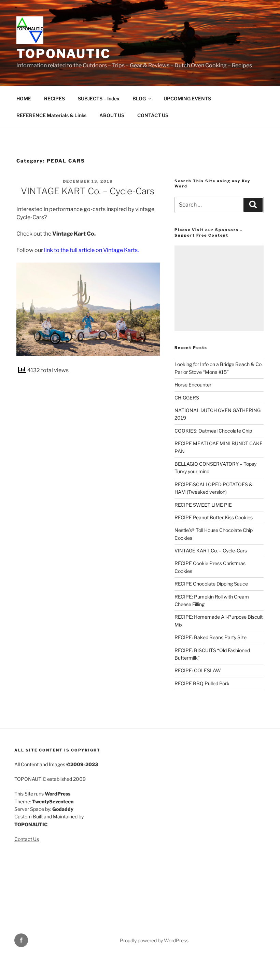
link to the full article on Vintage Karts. (91, 250)
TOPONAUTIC (63, 53)
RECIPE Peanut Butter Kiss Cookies (213, 517)
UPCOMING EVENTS (187, 98)
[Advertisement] (219, 288)
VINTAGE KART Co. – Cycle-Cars (87, 191)
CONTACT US (152, 115)
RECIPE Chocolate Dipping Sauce (211, 584)
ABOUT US (111, 115)
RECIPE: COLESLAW (197, 670)
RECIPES (54, 98)
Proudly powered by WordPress (154, 940)
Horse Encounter (192, 385)
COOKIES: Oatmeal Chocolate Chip (213, 431)
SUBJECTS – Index (99, 98)
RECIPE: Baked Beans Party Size (210, 637)
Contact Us (26, 839)
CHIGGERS (186, 397)
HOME (23, 98)
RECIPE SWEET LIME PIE (203, 505)
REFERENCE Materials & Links (51, 115)
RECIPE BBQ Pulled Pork (201, 683)
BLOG (139, 98)
